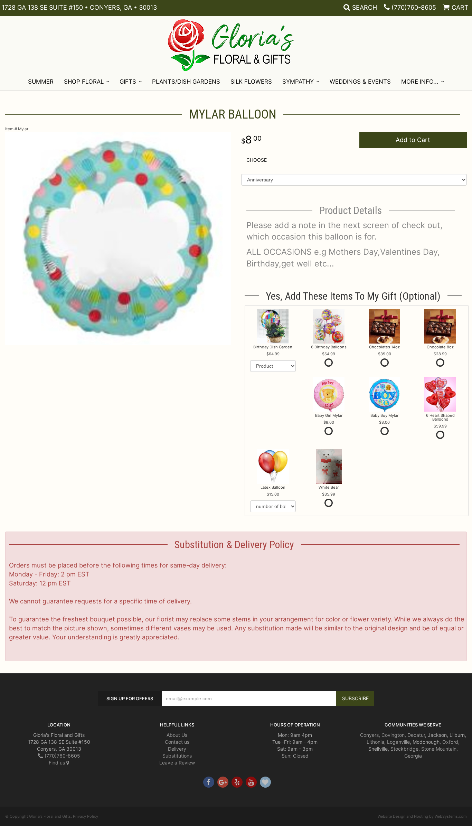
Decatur (416, 735)
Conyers (369, 735)
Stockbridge (404, 749)
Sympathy (298, 81)
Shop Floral (84, 81)
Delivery (177, 749)
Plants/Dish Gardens (186, 81)
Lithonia (375, 742)
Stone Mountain (438, 749)
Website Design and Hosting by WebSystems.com (422, 816)
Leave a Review (177, 763)
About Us (177, 735)
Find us (57, 763)
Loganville (398, 742)
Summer (41, 81)
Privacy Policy (85, 816)
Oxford (450, 742)
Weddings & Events (360, 81)
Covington (393, 735)
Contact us (177, 742)
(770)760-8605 (413, 7)
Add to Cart (413, 139)
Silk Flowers (251, 81)
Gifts (128, 81)
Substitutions (177, 756)
